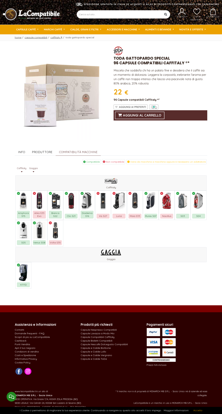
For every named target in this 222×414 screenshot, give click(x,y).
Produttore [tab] (42, 152)
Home (18, 37)
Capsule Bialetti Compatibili (96, 340)
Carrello (213, 16)
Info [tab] (21, 152)
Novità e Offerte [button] (191, 29)
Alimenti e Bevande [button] (158, 29)
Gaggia (33, 168)
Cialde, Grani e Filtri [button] (84, 29)
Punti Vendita (22, 344)
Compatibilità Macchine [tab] (78, 152)
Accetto (197, 410)
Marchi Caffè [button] (53, 29)
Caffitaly (56, 37)
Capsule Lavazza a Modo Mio (97, 333)
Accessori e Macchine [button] (122, 29)
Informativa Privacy (26, 358)
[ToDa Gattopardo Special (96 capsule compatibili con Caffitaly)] (61, 93)
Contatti (19, 329)
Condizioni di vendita (27, 351)
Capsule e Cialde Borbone (96, 348)
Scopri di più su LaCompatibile (32, 337)
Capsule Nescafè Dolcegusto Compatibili (104, 344)
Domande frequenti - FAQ (29, 333)
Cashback (20, 340)
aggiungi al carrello (141, 115)
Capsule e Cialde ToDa (94, 358)
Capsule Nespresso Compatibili (99, 329)
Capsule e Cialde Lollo (93, 351)
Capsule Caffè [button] (26, 29)
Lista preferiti (196, 18)
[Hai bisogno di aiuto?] (11, 397)
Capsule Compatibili (36, 37)
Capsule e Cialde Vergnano (96, 355)
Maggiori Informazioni (176, 410)
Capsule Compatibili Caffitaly (97, 337)
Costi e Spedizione (25, 355)
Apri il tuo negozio (25, 348)
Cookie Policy (22, 362)
